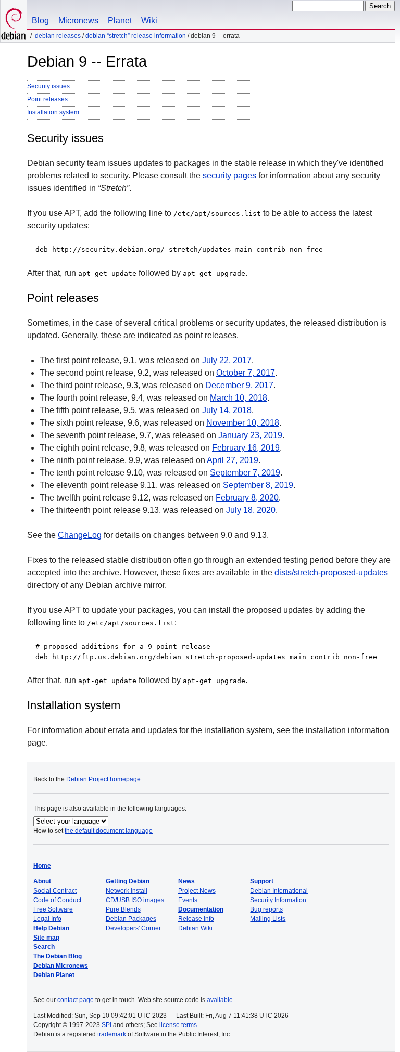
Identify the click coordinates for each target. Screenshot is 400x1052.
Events (187, 900)
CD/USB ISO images (135, 900)
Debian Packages (131, 918)
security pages (229, 175)
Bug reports (266, 909)
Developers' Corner (133, 928)
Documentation (200, 909)
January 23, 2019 (250, 435)
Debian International (279, 890)
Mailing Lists (267, 918)
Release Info (196, 918)
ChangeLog (80, 535)
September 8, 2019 (258, 485)
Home (42, 865)
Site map (46, 937)
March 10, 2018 (238, 397)
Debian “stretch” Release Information (135, 36)
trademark (111, 1034)
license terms (178, 1025)
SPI (106, 1025)
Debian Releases (58, 36)
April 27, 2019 (232, 460)
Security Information (278, 900)
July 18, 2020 (251, 510)
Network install (126, 890)
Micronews (78, 20)
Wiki (149, 20)
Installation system (53, 112)
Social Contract (55, 890)
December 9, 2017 (239, 385)
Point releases (47, 99)
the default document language (109, 831)
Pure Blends (123, 909)
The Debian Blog (57, 956)
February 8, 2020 (247, 497)
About (42, 881)
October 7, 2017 (245, 372)
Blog (40, 20)
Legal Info (47, 918)
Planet (120, 20)
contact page (75, 1000)
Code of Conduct (57, 900)
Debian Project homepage (103, 779)
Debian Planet (53, 975)
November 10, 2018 (242, 422)
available (220, 1000)
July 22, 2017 (227, 360)
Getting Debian (127, 881)
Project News (197, 890)
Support (261, 881)
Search (44, 947)
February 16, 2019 (246, 447)
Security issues (48, 86)
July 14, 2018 (227, 410)
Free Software (53, 909)
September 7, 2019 (245, 472)
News (186, 881)
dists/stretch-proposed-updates (331, 572)
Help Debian (51, 928)
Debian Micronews (60, 965)
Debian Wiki (195, 928)
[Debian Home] (14, 21)
